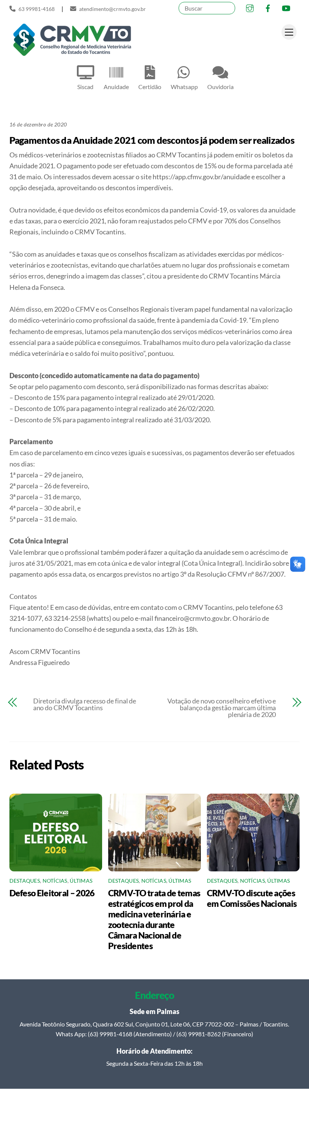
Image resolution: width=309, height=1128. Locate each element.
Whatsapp (184, 86)
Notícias (55, 881)
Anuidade (116, 86)
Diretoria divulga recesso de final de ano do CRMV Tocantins (84, 704)
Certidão (149, 86)
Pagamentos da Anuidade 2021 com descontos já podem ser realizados (151, 140)
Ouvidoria (220, 86)
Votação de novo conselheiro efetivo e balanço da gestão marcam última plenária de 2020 (221, 707)
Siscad (85, 86)
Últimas (81, 881)
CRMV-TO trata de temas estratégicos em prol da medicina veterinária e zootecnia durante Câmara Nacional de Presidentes (154, 919)
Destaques (24, 881)
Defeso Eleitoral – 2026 (52, 893)
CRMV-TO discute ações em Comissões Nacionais (252, 898)
